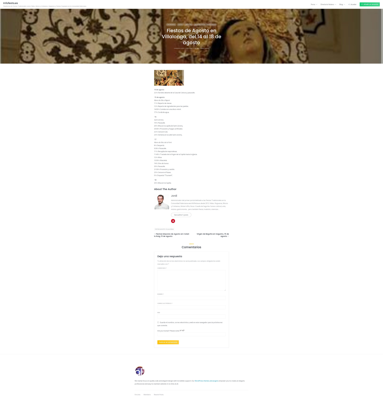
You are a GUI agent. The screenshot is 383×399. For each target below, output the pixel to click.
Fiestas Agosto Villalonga (164, 229)
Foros (313, 4)
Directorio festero (327, 4)
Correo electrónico (165, 303)
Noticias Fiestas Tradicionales (205, 24)
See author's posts (181, 215)
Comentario (162, 268)
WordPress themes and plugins (206, 381)
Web (158, 312)
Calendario (171, 24)
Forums (137, 395)
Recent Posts (159, 395)
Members (147, 395)
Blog (341, 4)
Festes (180, 24)
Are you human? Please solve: (168, 331)
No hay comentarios (202, 48)
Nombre (160, 294)
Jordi (174, 195)
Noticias (189, 24)
